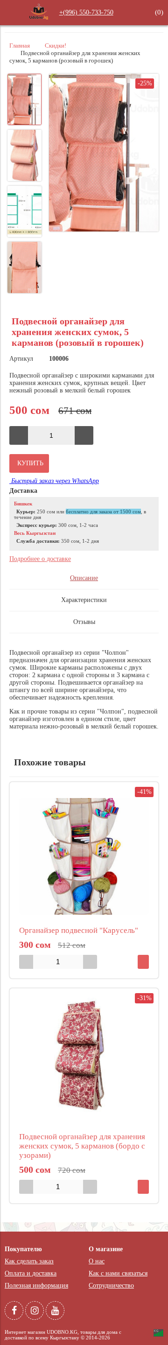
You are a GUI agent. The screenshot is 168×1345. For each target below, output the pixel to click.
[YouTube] (55, 1310)
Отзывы (84, 621)
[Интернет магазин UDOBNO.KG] (38, 18)
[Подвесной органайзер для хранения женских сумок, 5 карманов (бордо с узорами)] (84, 1063)
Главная (19, 45)
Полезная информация (36, 1285)
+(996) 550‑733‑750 (86, 12)
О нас (97, 1261)
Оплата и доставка (30, 1273)
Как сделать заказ (29, 1261)
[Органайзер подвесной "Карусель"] (84, 856)
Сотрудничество (111, 1285)
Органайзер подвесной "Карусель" (78, 930)
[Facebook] (14, 1310)
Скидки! (55, 45)
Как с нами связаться (118, 1273)
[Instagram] (34, 1310)
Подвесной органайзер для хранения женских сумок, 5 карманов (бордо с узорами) (82, 1146)
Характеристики (84, 599)
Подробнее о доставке (40, 558)
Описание (84, 577)
